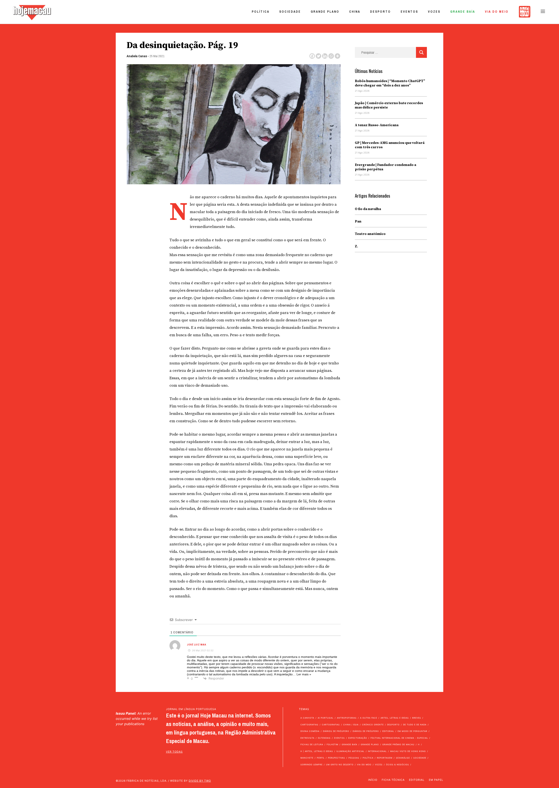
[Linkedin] (325, 56)
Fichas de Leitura (311, 744)
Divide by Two (200, 780)
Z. (356, 246)
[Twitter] (318, 56)
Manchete (306, 758)
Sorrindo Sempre (311, 764)
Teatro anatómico (370, 234)
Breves (416, 718)
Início (372, 779)
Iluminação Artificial (350, 751)
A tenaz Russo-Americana (377, 125)
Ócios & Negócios (397, 764)
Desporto (380, 12)
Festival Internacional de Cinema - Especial (399, 738)
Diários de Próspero (336, 731)
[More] (337, 56)
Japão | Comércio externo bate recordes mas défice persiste (389, 105)
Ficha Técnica (393, 779)
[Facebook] (312, 56)
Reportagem (384, 758)
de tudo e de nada (414, 724)
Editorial (388, 731)
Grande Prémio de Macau (398, 744)
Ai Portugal (325, 718)
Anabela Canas (137, 56)
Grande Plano (325, 12)
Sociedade (290, 12)
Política (260, 12)
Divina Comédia (309, 731)
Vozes (434, 12)
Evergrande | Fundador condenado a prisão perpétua (385, 167)
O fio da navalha (368, 209)
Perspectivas (336, 758)
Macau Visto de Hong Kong (408, 751)
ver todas (174, 751)
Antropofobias (347, 718)
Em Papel (436, 779)
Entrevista (307, 738)
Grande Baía (462, 12)
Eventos (409, 12)
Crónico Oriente (373, 724)
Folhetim (332, 744)
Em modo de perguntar (412, 731)
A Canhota (307, 718)
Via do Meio (497, 12)
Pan (358, 221)
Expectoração (357, 738)
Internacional (377, 751)
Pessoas (354, 758)
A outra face (368, 718)
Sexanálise (403, 758)
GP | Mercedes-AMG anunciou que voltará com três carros (389, 145)
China (354, 12)
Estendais (324, 738)
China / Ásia (351, 724)
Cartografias (309, 724)
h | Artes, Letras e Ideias (316, 751)
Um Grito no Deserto (340, 764)
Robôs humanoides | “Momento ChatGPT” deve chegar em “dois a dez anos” (390, 83)
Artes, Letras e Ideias (395, 718)
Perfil (320, 758)
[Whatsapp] (331, 56)
